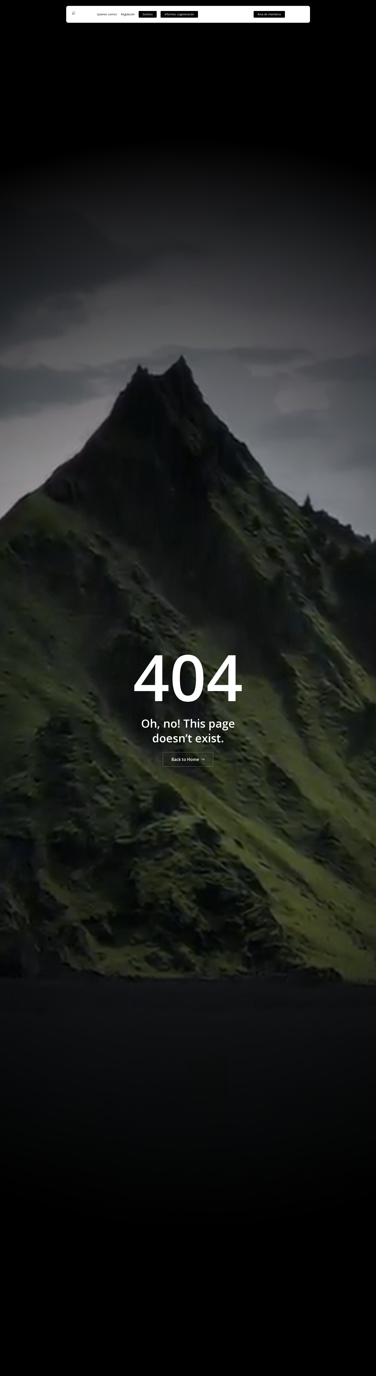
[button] (188, 759)
